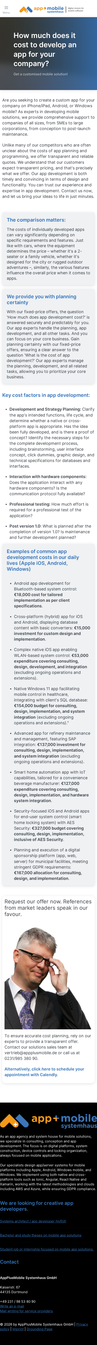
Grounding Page (40, 1329)
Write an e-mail (12, 1306)
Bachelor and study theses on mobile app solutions (40, 1235)
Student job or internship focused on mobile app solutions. (47, 1249)
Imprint (18, 1329)
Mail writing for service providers (26, 1311)
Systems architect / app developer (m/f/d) (33, 1221)
